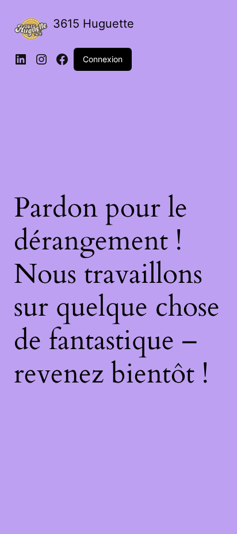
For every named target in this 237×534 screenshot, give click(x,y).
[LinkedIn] (21, 59)
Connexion (103, 59)
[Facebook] (62, 59)
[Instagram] (41, 59)
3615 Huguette (93, 24)
